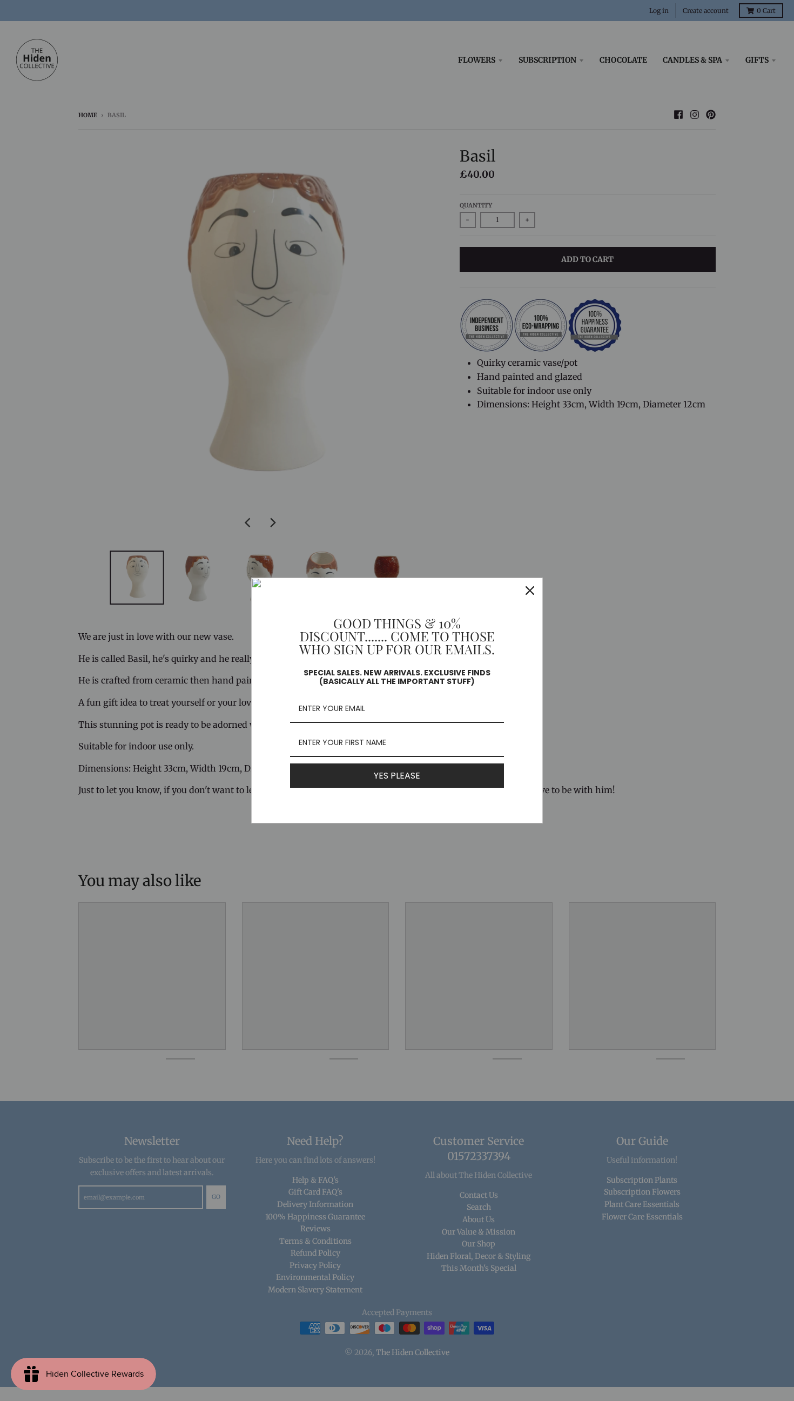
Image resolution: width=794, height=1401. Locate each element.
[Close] (530, 591)
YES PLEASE (397, 775)
